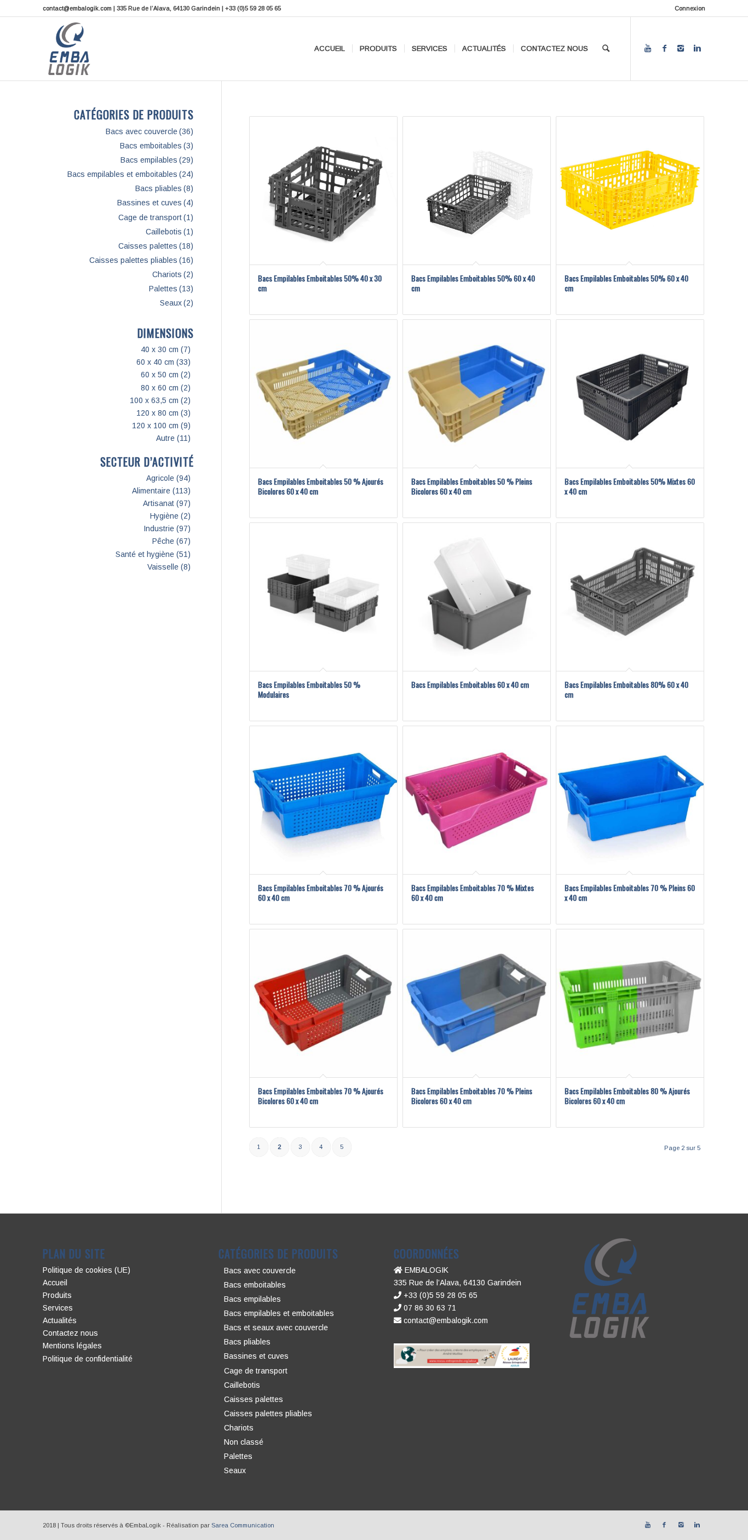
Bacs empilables (148, 160)
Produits (57, 1295)
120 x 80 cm (157, 413)
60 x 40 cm (155, 362)
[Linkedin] (697, 48)
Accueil (55, 1282)
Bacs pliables (158, 188)
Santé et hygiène (145, 554)
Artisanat (158, 503)
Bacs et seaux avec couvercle (276, 1327)
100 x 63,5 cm (154, 400)
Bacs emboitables (151, 145)
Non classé (243, 1442)
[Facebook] (664, 48)
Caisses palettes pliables (133, 260)
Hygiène (164, 516)
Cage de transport (150, 217)
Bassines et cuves (149, 202)
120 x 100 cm (155, 425)
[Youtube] (648, 48)
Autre (165, 438)
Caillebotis (164, 231)
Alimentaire (151, 490)
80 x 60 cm (160, 387)
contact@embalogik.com (444, 1320)
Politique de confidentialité (88, 1358)
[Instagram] (680, 48)
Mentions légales (72, 1345)
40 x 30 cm (160, 349)
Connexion (690, 8)
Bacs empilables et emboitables (122, 174)
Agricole (160, 478)
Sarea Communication (242, 1525)
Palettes (163, 288)
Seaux (171, 302)
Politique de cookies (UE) (86, 1270)
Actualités (60, 1320)
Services (58, 1307)
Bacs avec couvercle (141, 131)
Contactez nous (70, 1333)
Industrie (158, 528)
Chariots (167, 274)
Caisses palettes (147, 246)
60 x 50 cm (160, 374)
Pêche (163, 541)
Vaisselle (163, 566)
